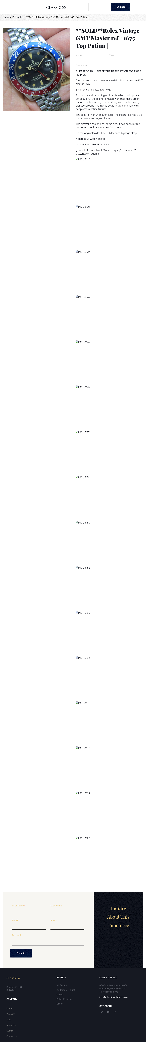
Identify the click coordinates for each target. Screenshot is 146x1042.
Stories (9, 1030)
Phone (53, 920)
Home (9, 1008)
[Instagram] (115, 1012)
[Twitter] (101, 1012)
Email (15, 920)
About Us (11, 1025)
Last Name (56, 905)
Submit (21, 953)
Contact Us (11, 1036)
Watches (10, 1014)
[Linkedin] (108, 1012)
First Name (18, 905)
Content (16, 935)
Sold (8, 1019)
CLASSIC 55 (56, 8)
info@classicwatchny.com (113, 997)
